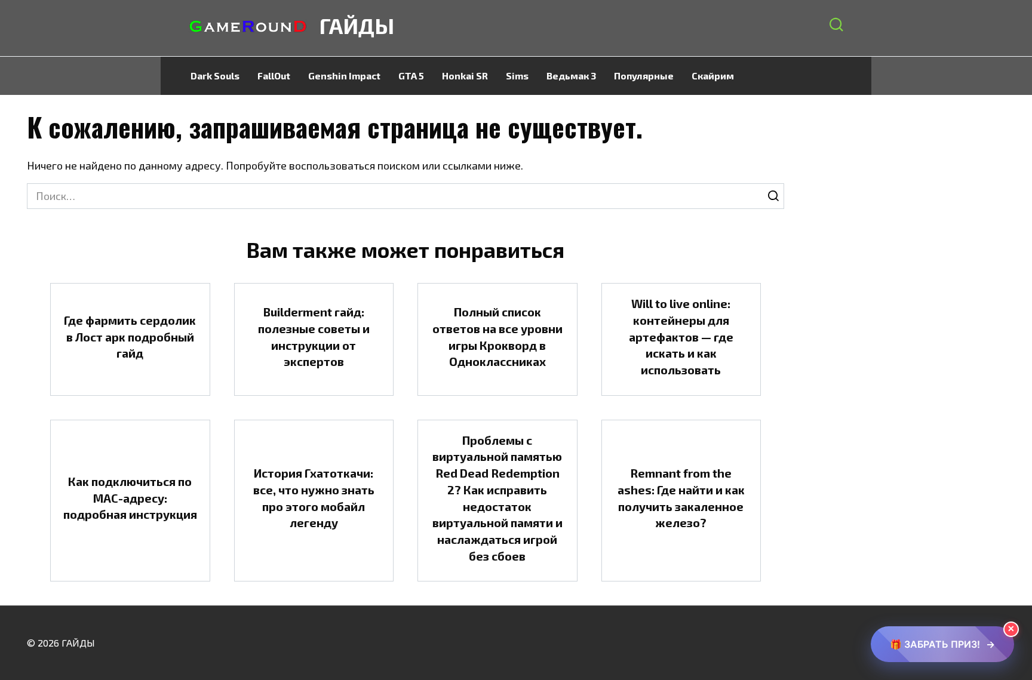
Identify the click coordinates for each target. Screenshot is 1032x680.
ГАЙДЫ (357, 25)
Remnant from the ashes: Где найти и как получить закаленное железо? (681, 498)
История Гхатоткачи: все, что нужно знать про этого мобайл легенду (313, 498)
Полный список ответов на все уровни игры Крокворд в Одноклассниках (497, 336)
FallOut (273, 75)
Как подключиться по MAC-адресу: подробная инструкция (130, 497)
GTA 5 (411, 75)
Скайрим (713, 75)
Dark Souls (215, 75)
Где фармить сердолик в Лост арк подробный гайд (130, 336)
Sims (517, 75)
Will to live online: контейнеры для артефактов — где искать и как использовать (681, 336)
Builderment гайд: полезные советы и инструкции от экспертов (314, 336)
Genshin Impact (344, 75)
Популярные (644, 75)
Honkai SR (465, 75)
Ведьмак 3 (571, 75)
